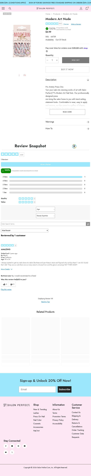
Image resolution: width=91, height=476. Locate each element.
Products (56, 14)
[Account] (81, 8)
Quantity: (50, 55)
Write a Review (76, 24)
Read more (67, 112)
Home (48, 14)
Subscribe (64, 389)
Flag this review (6, 289)
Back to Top (45, 302)
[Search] (10, 8)
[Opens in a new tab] (6, 446)
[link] (16, 356)
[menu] (3, 8)
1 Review (66, 24)
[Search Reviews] (88, 224)
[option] (22, 41)
